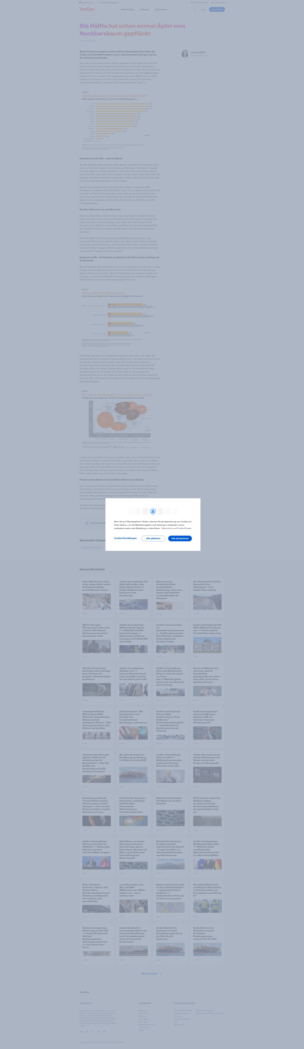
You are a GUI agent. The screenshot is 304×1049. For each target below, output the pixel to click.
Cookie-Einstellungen (125, 538)
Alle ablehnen (153, 538)
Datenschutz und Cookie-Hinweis (176, 528)
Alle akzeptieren (180, 538)
